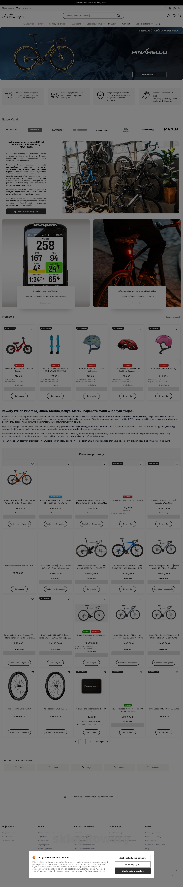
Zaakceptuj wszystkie (133, 871)
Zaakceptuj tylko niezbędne (133, 858)
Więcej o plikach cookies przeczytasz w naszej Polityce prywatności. (72, 871)
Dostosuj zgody (133, 864)
